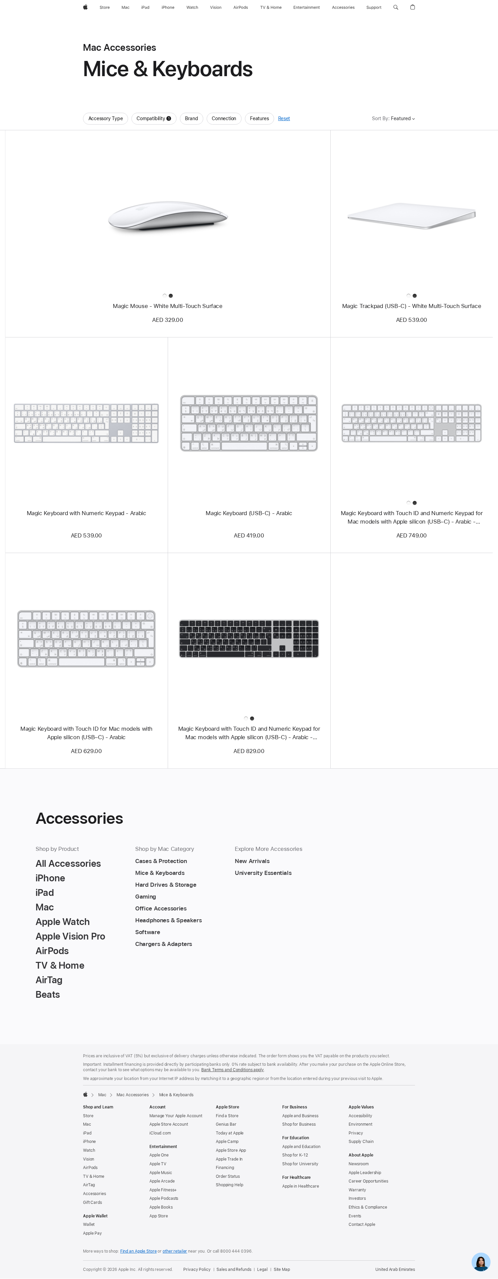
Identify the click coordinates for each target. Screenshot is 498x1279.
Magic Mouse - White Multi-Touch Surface (167, 306)
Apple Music (160, 1172)
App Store (158, 1216)
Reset (284, 118)
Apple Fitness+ (163, 1190)
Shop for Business (299, 1124)
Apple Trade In (229, 1159)
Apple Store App (231, 1150)
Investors (357, 1198)
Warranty (357, 1190)
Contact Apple (362, 1224)
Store (88, 1115)
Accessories (94, 1193)
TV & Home (93, 1176)
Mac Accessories (132, 1095)
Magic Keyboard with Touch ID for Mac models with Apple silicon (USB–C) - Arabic (86, 733)
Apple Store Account (168, 1124)
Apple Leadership (365, 1172)
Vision (88, 1159)
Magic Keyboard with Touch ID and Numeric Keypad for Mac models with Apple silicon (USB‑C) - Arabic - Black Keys (249, 733)
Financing (225, 1167)
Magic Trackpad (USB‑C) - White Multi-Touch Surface (411, 306)
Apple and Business (300, 1115)
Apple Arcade (162, 1181)
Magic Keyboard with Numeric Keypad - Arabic (86, 513)
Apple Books (161, 1207)
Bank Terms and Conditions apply (232, 1069)
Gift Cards (92, 1202)
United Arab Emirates (395, 1269)
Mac (102, 1095)
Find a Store (227, 1115)
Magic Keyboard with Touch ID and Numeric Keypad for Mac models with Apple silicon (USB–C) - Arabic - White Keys (412, 518)
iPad (87, 1133)
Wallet (89, 1224)
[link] (481, 1262)
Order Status (228, 1176)
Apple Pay (92, 1233)
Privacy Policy (196, 1269)
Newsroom (359, 1164)
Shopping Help (229, 1185)
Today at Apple (230, 1133)
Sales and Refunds (233, 1269)
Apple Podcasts (163, 1198)
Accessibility (360, 1115)
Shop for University (300, 1164)
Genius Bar (226, 1124)
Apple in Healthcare (300, 1186)
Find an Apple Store (138, 1251)
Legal (262, 1269)
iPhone (89, 1141)
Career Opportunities (368, 1181)
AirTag (89, 1185)
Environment (360, 1124)
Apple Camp (227, 1141)
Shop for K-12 (295, 1155)
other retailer (175, 1251)
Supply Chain (361, 1141)
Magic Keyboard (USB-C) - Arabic (249, 513)
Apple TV (157, 1164)
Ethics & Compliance (368, 1207)
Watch (89, 1150)
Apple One (159, 1155)
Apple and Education (301, 1146)
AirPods (90, 1167)
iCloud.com (160, 1133)
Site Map (282, 1269)
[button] (396, 7)
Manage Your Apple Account (175, 1115)
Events (355, 1216)
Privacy (356, 1133)
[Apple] (85, 1094)
